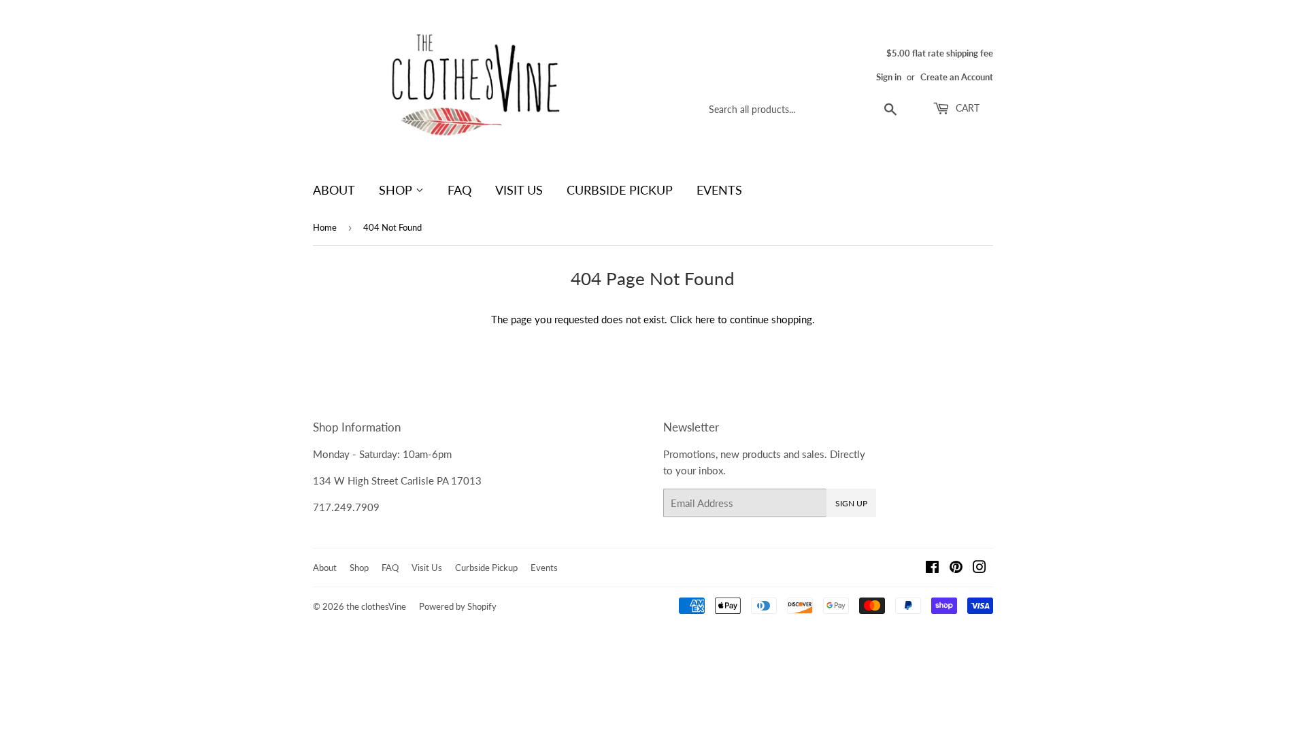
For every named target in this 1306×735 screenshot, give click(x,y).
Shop (397, 189)
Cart (966, 108)
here (705, 319)
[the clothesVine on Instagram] (979, 568)
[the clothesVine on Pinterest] (956, 568)
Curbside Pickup (620, 189)
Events (719, 189)
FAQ (459, 189)
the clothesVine (376, 606)
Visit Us (519, 189)
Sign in (888, 76)
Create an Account (956, 76)
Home (325, 227)
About (334, 189)
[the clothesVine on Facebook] (932, 568)
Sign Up (851, 503)
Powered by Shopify (458, 606)
